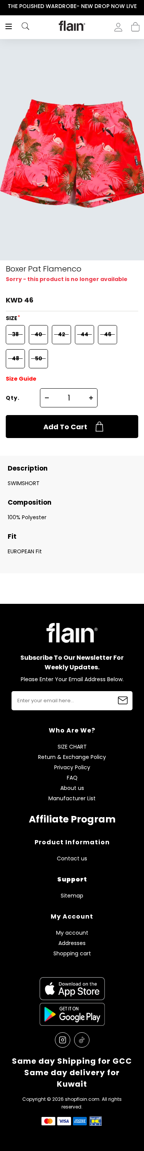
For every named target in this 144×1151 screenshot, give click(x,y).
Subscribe (122, 700)
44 (84, 334)
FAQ (72, 778)
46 (107, 334)
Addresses (72, 943)
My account (72, 933)
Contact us (72, 858)
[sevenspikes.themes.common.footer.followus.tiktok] (81, 1040)
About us (72, 788)
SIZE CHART (72, 746)
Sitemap (72, 895)
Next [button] (139, 6)
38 (15, 334)
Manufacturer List (72, 798)
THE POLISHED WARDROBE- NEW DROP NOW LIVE (72, 6)
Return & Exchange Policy (72, 757)
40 (38, 334)
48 (15, 358)
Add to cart (65, 427)
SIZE (12, 318)
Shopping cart (135, 24)
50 (38, 358)
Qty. (13, 398)
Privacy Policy (72, 767)
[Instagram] (62, 1040)
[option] (72, 6)
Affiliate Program (72, 819)
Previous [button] (5, 6)
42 (61, 334)
